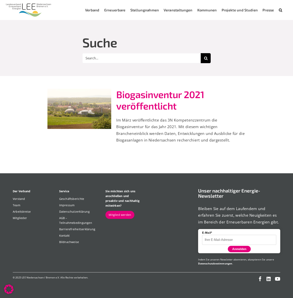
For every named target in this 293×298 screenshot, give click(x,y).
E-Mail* (207, 232)
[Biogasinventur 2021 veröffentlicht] (79, 109)
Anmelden (239, 249)
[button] (280, 10)
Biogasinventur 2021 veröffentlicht (160, 100)
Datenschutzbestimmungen (215, 263)
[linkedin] (268, 278)
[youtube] (277, 278)
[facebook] (260, 278)
